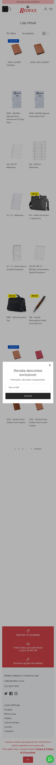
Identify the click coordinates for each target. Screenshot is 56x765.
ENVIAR (28, 396)
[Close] (50, 365)
